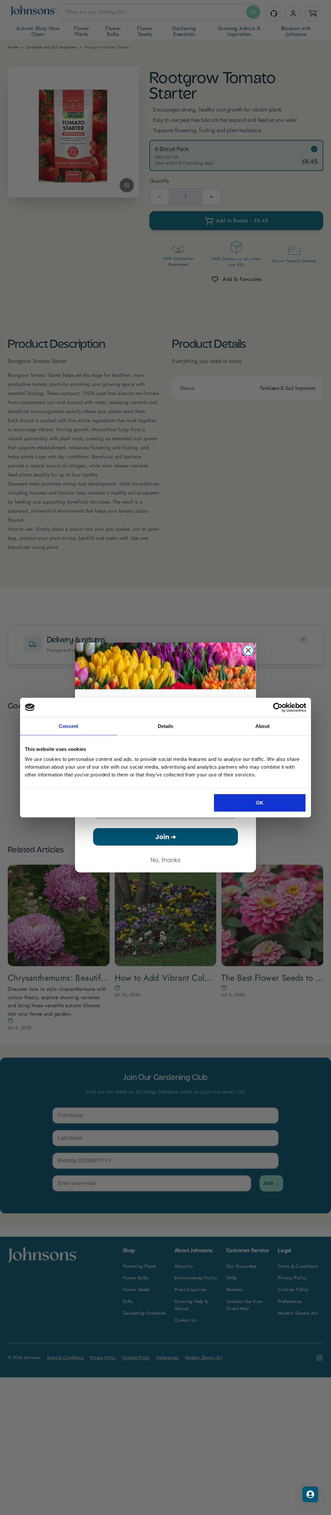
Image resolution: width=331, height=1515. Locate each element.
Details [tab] (166, 726)
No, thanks (166, 860)
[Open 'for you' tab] (310, 1494)
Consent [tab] (68, 726)
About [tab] (262, 726)
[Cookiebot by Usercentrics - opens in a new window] (278, 707)
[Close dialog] (248, 650)
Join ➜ (165, 836)
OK (260, 803)
